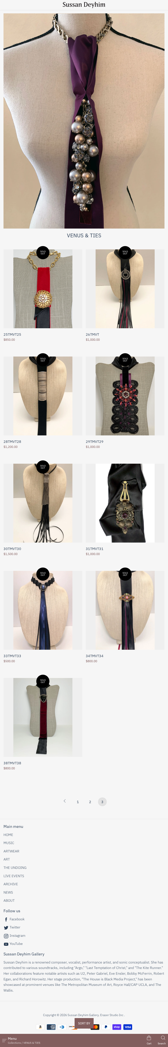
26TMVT (92, 335)
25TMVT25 (12, 335)
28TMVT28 (12, 442)
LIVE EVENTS (14, 876)
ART (7, 859)
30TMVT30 (12, 549)
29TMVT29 (94, 442)
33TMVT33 (12, 656)
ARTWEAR (11, 851)
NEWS (8, 892)
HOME (8, 834)
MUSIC (9, 843)
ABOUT (9, 900)
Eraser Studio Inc (111, 1015)
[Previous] (65, 802)
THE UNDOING (15, 867)
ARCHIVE (11, 884)
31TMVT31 (94, 549)
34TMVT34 (94, 656)
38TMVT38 (12, 763)
